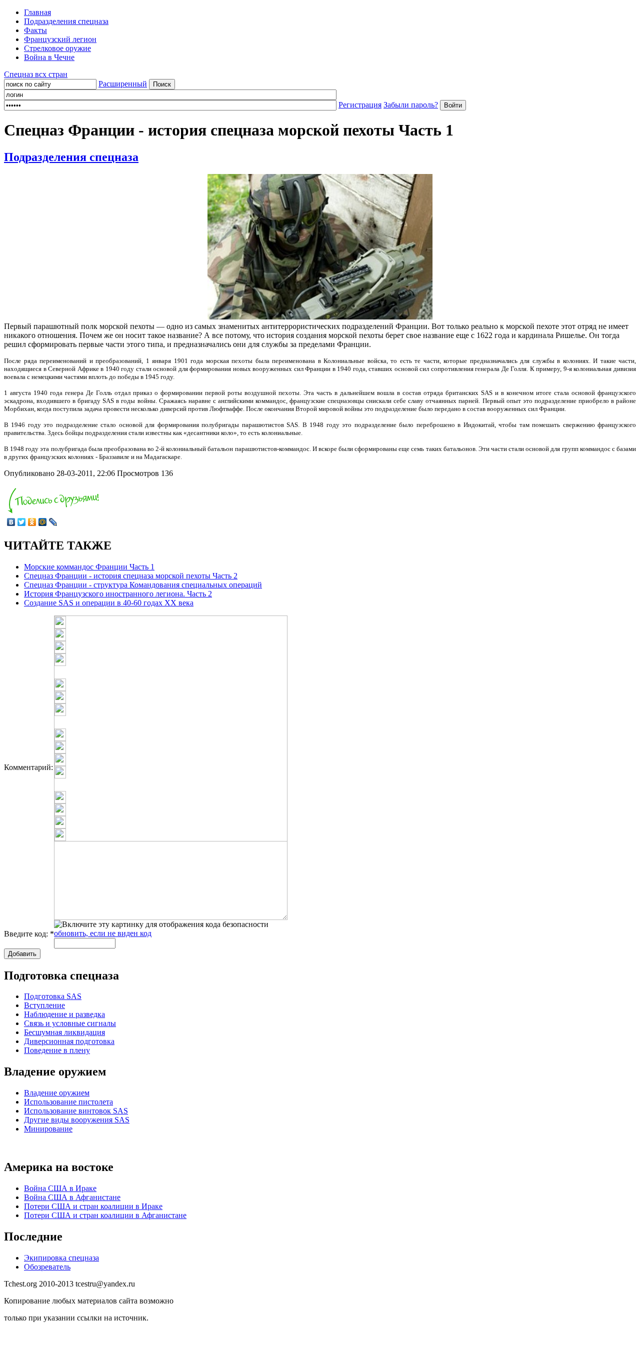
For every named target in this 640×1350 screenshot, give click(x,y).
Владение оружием (57, 1092)
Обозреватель (47, 1266)
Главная (37, 12)
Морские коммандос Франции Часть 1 (89, 566)
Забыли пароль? (411, 104)
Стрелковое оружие (57, 48)
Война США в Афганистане (72, 1197)
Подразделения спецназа (66, 21)
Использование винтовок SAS (76, 1110)
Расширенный (122, 84)
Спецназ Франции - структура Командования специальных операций (143, 584)
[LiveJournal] (53, 522)
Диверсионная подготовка (69, 1041)
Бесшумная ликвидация (64, 1032)
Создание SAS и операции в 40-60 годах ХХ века (109, 602)
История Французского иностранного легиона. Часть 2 (118, 594)
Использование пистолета (68, 1102)
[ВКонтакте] (11, 522)
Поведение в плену (57, 1050)
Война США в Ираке (60, 1188)
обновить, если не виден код (103, 933)
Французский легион (60, 39)
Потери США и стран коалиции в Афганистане (105, 1215)
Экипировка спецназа (61, 1258)
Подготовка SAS (53, 996)
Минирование (48, 1128)
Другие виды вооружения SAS (77, 1120)
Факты (35, 30)
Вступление (44, 1005)
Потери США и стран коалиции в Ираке (93, 1206)
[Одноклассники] (32, 522)
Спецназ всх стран (36, 74)
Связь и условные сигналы (70, 1023)
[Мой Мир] (43, 522)
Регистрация (360, 104)
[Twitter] (21, 522)
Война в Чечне (49, 57)
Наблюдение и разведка (64, 1014)
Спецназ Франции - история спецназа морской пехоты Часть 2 (131, 576)
